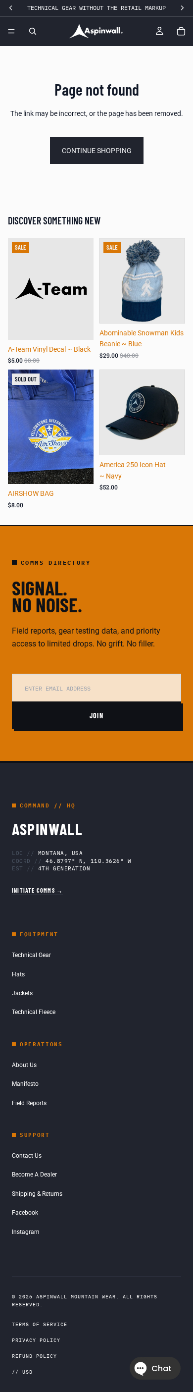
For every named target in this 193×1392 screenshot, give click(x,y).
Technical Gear (31, 955)
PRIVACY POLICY (36, 1340)
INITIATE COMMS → (37, 890)
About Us (24, 1065)
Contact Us (27, 1155)
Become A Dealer (34, 1174)
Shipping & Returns (37, 1193)
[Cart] (181, 31)
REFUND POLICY (34, 1356)
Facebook (25, 1212)
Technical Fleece (33, 1012)
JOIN (97, 715)
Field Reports (29, 1103)
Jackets (22, 993)
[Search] (33, 31)
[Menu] (11, 31)
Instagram (26, 1232)
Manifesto (25, 1083)
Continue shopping (97, 151)
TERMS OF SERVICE (39, 1324)
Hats (18, 974)
